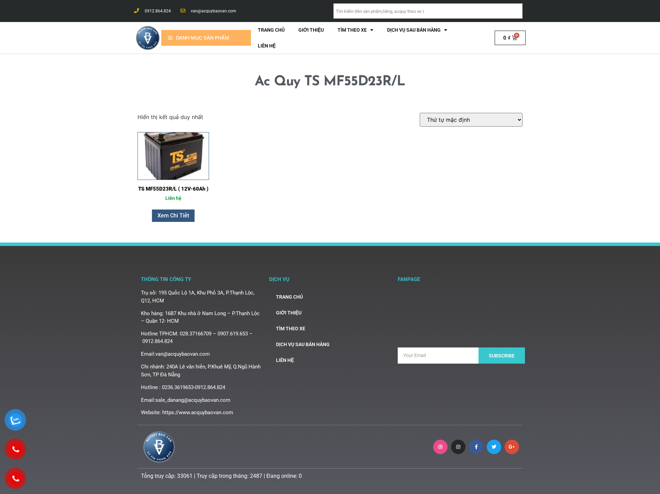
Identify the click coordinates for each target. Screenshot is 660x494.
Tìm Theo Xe (352, 30)
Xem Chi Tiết (173, 215)
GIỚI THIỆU (311, 30)
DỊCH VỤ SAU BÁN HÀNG (414, 30)
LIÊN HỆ (267, 46)
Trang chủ (271, 30)
